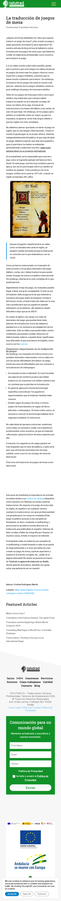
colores (24, 344)
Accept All (12, 894)
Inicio (11, 678)
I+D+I (19, 678)
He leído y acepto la (32, 778)
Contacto (27, 685)
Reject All (27, 894)
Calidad (48, 682)
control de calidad (35, 498)
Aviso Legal (15, 707)
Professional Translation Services (22, 27)
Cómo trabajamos (30, 682)
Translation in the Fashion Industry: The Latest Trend (30, 618)
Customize (41, 894)
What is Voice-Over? (15, 613)
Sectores (12, 682)
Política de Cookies (31, 707)
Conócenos (32, 678)
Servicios (47, 678)
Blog (37, 685)
